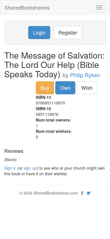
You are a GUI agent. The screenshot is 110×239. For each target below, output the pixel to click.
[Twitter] (89, 193)
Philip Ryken (85, 75)
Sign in (10, 168)
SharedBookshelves (27, 7)
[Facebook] (82, 193)
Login (39, 32)
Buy (45, 87)
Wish (87, 87)
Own (65, 87)
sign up (30, 168)
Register (67, 32)
